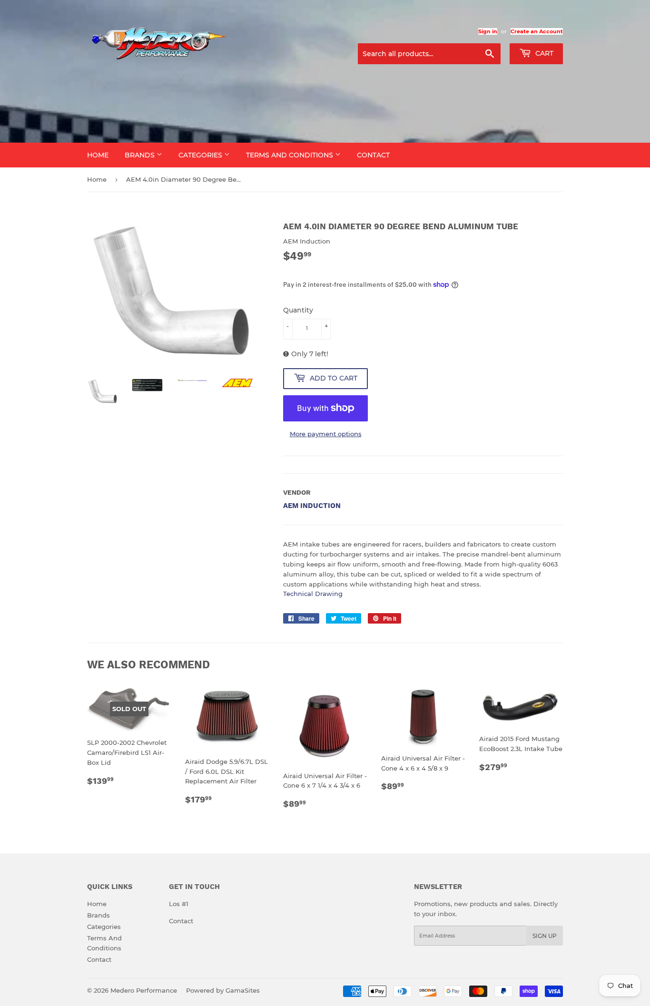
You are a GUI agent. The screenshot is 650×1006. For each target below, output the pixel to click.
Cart (543, 53)
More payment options (326, 434)
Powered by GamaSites (223, 990)
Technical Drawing (313, 593)
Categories (201, 155)
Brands (141, 155)
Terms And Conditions (290, 155)
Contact (373, 155)
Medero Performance (143, 990)
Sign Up (544, 935)
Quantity (298, 310)
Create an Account (537, 31)
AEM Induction (312, 505)
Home (97, 155)
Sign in (487, 31)
